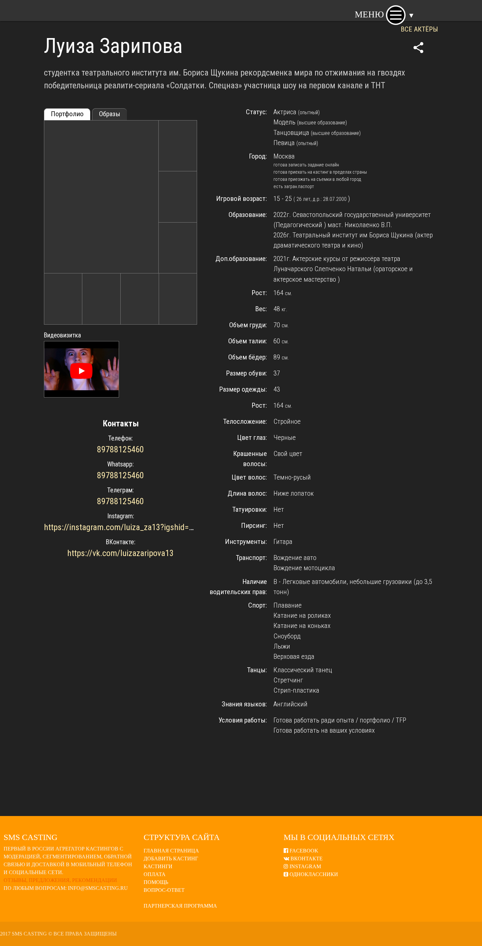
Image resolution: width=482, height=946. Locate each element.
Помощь (156, 882)
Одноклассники (313, 874)
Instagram (304, 866)
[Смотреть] (81, 371)
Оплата (155, 874)
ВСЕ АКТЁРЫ (419, 29)
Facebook (303, 850)
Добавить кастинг (171, 858)
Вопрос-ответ (164, 890)
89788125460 (120, 449)
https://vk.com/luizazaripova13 (120, 553)
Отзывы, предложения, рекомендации (60, 880)
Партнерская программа (180, 906)
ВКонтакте (306, 858)
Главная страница (171, 850)
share (418, 47)
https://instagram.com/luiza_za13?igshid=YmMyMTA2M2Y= (147, 527)
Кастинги (158, 866)
